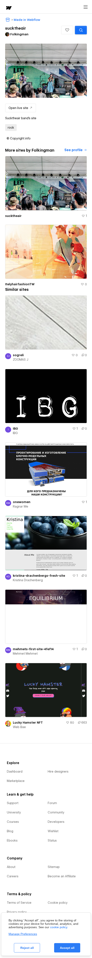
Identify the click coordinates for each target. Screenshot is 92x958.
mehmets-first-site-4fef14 (33, 649)
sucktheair (13, 216)
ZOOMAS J (20, 359)
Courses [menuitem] (13, 821)
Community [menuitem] (56, 812)
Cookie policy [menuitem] (58, 902)
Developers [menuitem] (56, 821)
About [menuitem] (11, 867)
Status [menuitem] (52, 840)
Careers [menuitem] (12, 876)
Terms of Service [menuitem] (19, 902)
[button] (67, 30)
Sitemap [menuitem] (54, 867)
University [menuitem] (14, 812)
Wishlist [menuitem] (53, 831)
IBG (15, 428)
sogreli (18, 355)
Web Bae (19, 727)
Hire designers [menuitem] (58, 771)
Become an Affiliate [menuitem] (62, 876)
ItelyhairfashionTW (19, 284)
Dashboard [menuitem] (14, 771)
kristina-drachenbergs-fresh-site (39, 575)
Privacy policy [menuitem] (17, 912)
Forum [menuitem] (52, 803)
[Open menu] (85, 7)
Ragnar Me (20, 506)
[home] (8, 8)
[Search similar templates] (81, 30)
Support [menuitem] (12, 803)
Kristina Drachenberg (28, 580)
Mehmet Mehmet (25, 653)
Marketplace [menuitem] (16, 781)
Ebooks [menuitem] (12, 840)
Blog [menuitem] (10, 831)
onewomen (21, 502)
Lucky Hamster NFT (28, 722)
